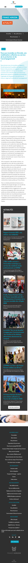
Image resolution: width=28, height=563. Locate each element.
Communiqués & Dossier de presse (14, 40)
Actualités (8, 33)
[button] (5, 6)
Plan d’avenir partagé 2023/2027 (14, 446)
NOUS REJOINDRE (14, 516)
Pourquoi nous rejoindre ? (14, 527)
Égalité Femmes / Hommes (14, 525)
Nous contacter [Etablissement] (14, 454)
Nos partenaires (14, 440)
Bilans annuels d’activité (14, 451)
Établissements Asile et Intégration (14, 491)
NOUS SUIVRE (14, 535)
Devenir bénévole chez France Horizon (14, 457)
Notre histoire (14, 438)
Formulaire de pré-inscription (14, 462)
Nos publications (18, 33)
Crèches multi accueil (14, 499)
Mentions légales (14, 561)
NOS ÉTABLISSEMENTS (14, 482)
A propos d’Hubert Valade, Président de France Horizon (14, 448)
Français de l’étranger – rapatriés (14, 474)
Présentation (14, 435)
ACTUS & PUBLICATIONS (14, 502)
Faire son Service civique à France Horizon (14, 459)
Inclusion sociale (14, 468)
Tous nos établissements (14, 488)
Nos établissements (14, 485)
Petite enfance (14, 479)
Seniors (14, 476)
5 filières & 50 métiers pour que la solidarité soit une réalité (12, 531)
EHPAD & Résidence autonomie (14, 496)
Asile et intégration (14, 471)
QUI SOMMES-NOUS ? (14, 432)
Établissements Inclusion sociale (14, 493)
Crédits (14, 560)
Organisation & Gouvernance (14, 443)
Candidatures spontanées (14, 522)
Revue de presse (14, 36)
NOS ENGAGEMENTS (14, 465)
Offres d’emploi (14, 519)
